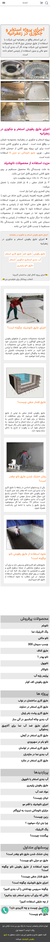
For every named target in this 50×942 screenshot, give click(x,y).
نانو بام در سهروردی (37, 742)
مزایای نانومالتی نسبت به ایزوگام (30, 810)
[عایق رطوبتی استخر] (13, 69)
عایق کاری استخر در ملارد (34, 761)
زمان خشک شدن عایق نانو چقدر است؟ (27, 478)
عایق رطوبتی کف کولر (36, 682)
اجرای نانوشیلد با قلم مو (35, 804)
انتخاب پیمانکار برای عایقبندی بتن (19, 279)
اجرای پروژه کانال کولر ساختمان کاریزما (29, 275)
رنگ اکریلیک (41, 829)
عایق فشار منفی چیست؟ (31, 402)
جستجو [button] (46, 3)
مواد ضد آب (41, 792)
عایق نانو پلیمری (25, 266)
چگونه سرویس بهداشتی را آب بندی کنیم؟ (26, 889)
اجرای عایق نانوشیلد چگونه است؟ (26, 328)
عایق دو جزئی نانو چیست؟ (34, 860)
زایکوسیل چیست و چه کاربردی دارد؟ (28, 908)
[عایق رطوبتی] (37, 111)
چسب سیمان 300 (38, 644)
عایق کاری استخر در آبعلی (34, 735)
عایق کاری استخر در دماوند (33, 707)
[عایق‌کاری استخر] (13, 111)
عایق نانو (27, 254)
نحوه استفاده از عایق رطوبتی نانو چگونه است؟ (27, 556)
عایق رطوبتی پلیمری (37, 785)
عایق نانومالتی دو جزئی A (22, 153)
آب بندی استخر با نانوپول (34, 779)
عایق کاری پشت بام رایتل (34, 713)
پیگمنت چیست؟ (39, 836)
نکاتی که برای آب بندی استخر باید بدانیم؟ (26, 895)
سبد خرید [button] (41, 3)
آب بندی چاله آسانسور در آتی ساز (30, 719)
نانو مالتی (43, 638)
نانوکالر (44, 669)
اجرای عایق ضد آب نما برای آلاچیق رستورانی (25, 727)
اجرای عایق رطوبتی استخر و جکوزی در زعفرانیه (25, 241)
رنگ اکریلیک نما (40, 632)
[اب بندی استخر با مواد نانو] (13, 90)
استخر (12, 260)
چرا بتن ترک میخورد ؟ (36, 823)
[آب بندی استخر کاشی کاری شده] (37, 90)
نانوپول (44, 663)
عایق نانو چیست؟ (38, 914)
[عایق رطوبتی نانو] (37, 69)
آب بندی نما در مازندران (35, 754)
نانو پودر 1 (42, 657)
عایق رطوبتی (39, 254)
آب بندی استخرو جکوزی (29, 260)
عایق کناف (42, 651)
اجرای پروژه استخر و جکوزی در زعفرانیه (25, 31)
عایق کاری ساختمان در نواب (33, 701)
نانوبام (45, 626)
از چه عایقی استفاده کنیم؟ (34, 902)
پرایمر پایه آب (41, 676)
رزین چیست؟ (41, 817)
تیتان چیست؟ (40, 798)
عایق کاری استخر (13, 254)
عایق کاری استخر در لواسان (33, 748)
